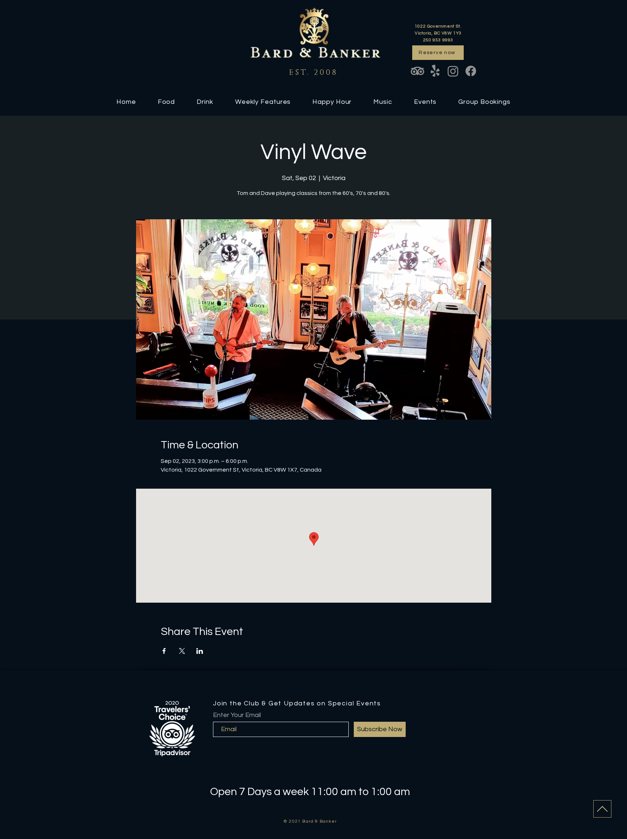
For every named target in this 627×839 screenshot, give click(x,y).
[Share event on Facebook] (164, 651)
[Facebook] (471, 71)
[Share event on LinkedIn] (199, 651)
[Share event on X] (182, 651)
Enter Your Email (237, 715)
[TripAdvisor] (417, 71)
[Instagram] (453, 71)
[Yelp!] (435, 71)
